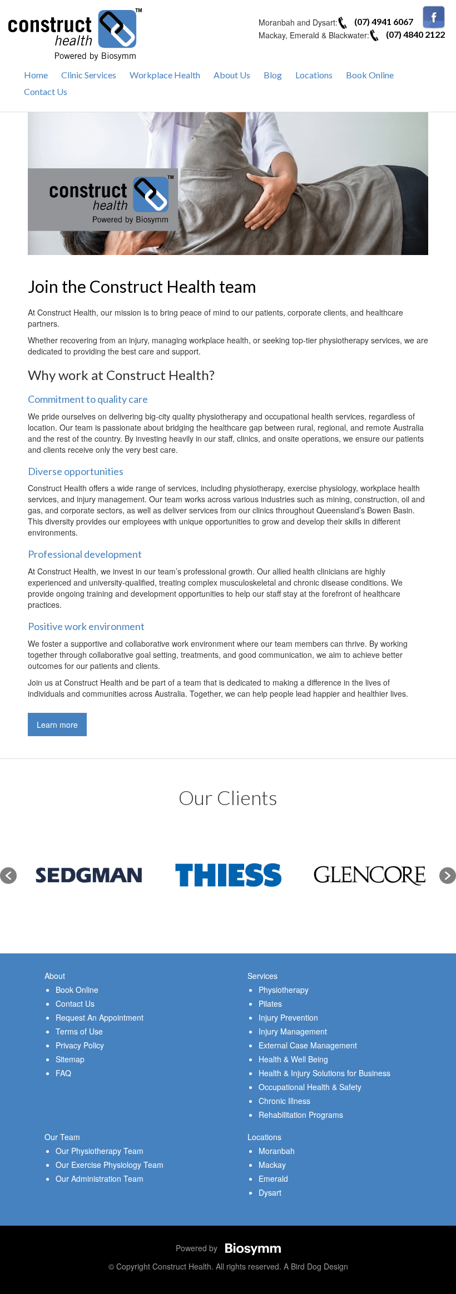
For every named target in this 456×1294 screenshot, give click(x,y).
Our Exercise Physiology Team (109, 1164)
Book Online (370, 74)
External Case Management (308, 1045)
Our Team (62, 1136)
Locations (314, 74)
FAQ (63, 1072)
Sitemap (70, 1059)
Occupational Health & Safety (310, 1086)
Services (262, 975)
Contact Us (45, 91)
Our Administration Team (99, 1178)
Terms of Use (79, 1031)
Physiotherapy (284, 989)
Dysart (270, 1192)
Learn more (57, 724)
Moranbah (277, 1150)
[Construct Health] (75, 33)
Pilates (270, 1003)
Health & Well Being (293, 1059)
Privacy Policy (80, 1045)
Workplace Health (165, 74)
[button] (8, 875)
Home (36, 74)
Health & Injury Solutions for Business (324, 1072)
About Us (232, 74)
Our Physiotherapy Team (99, 1150)
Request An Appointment (99, 1017)
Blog (273, 74)
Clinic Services (88, 74)
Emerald (273, 1178)
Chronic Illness (284, 1100)
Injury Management (293, 1031)
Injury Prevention (288, 1017)
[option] (127, 875)
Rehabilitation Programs (301, 1114)
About (54, 975)
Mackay (272, 1164)
